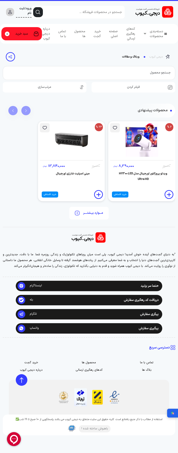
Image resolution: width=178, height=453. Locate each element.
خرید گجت (97, 34)
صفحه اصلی (113, 34)
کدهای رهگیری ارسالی (130, 33)
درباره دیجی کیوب (46, 33)
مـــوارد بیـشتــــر (93, 213)
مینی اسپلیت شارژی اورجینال (73, 174)
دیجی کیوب (156, 57)
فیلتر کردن (133, 87)
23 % (99, 127)
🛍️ (172, 413)
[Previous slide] (13, 110)
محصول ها (79, 34)
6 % (169, 127)
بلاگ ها (147, 370)
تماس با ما (62, 34)
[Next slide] (26, 110)
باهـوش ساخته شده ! (94, 428)
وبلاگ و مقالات (131, 57)
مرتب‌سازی (44, 87)
